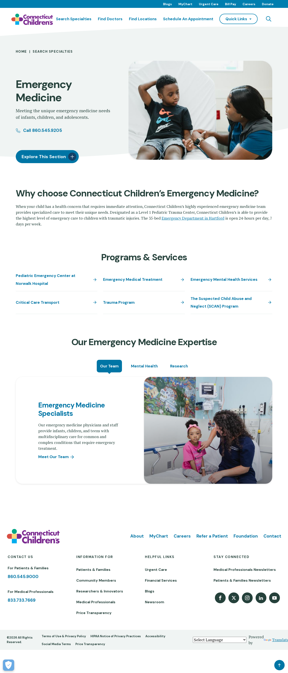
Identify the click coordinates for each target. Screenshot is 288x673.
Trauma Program (119, 302)
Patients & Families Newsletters (242, 580)
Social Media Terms (56, 644)
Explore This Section (44, 157)
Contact (272, 536)
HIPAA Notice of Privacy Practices (115, 636)
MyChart (185, 4)
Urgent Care (208, 4)
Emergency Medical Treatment (132, 279)
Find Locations (143, 18)
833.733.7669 (22, 600)
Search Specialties (73, 18)
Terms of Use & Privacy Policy (64, 636)
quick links (236, 18)
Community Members (96, 580)
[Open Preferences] (8, 665)
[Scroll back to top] (279, 665)
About (137, 536)
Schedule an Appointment (188, 18)
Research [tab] (179, 366)
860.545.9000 (23, 576)
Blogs (167, 4)
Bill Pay (230, 4)
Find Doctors (110, 18)
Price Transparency (94, 612)
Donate (268, 4)
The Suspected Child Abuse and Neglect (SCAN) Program (221, 302)
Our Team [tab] (109, 366)
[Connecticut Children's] (32, 19)
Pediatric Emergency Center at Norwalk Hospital (45, 279)
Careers (249, 4)
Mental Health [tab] (144, 366)
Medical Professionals (95, 602)
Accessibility (155, 636)
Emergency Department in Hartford (193, 218)
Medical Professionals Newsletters (245, 569)
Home (21, 51)
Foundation (246, 536)
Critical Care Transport (37, 302)
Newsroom (154, 602)
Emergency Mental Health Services (224, 279)
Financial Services (161, 580)
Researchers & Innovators (99, 591)
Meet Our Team (53, 456)
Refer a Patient (212, 536)
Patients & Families (93, 569)
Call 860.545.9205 (42, 130)
